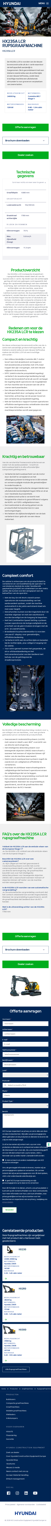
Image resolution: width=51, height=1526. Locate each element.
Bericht (5, 1111)
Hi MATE (9, 1432)
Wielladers (10, 1415)
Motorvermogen (15, 104)
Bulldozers (10, 1399)
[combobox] (25, 1085)
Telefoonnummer (8, 1050)
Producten (14, 1389)
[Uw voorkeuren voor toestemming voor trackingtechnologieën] (48, 1144)
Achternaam (7, 1029)
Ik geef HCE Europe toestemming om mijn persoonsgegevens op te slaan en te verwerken (20, 1182)
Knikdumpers (12, 1418)
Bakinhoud (33, 104)
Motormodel (34, 93)
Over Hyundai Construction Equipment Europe (26, 1456)
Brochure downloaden (17, 140)
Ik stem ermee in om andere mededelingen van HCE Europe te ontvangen (23, 1161)
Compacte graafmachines (17, 1403)
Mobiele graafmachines (16, 1411)
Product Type (7, 1101)
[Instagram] (18, 1493)
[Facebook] (9, 1493)
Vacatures (10, 1464)
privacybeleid (7, 1202)
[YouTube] (35, 1493)
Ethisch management (15, 1479)
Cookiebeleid (41, 1504)
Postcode (5, 1081)
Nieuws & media (13, 1468)
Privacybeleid (10, 1504)
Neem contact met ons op (17, 1471)
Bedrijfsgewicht (16, 93)
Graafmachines (27, 1389)
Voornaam (6, 1019)
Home (3, 1389)
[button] (14, 10)
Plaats (4, 1091)
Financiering (11, 1435)
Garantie (10, 1439)
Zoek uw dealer (12, 1452)
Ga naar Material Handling (17, 1475)
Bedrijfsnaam (7, 1060)
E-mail (4, 1040)
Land (4, 1070)
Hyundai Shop (12, 1460)
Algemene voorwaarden (26, 1504)
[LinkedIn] (26, 1493)
